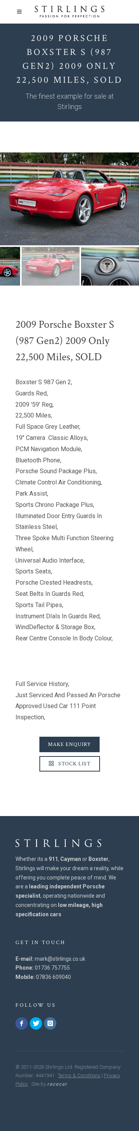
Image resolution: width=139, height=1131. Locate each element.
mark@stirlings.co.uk (60, 959)
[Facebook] (21, 1023)
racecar (57, 1084)
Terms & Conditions (79, 1075)
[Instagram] (50, 1023)
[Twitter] (36, 1023)
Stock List (74, 763)
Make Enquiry (69, 744)
